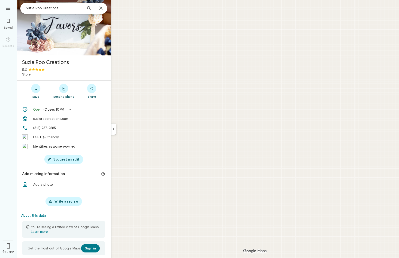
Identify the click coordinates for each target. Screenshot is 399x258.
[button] (64, 109)
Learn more (39, 232)
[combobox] (54, 8)
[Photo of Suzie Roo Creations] (64, 27)
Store (26, 74)
